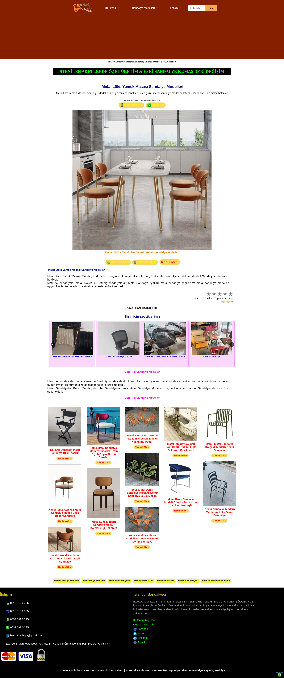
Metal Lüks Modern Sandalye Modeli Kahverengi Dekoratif (103, 525)
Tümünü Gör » (64, 458)
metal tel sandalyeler (119, 580)
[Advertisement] (142, 38)
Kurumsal (111, 8)
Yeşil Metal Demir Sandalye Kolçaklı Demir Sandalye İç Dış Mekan (142, 492)
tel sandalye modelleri (94, 580)
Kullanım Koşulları (144, 620)
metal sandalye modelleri (66, 580)
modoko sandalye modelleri (216, 580)
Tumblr (141, 642)
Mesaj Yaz (157, 104)
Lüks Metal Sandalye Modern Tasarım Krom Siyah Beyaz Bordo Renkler (104, 452)
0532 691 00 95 (133, 104)
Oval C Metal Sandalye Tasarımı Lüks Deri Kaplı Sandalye (65, 558)
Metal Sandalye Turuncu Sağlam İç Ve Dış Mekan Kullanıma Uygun (142, 438)
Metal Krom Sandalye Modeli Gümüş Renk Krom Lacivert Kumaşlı (181, 502)
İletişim (174, 8)
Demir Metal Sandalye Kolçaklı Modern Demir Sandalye (219, 447)
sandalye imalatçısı (143, 580)
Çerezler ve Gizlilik (144, 624)
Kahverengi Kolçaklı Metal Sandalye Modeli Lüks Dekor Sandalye (65, 512)
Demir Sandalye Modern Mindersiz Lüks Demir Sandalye (220, 512)
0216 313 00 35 (120, 262)
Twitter (141, 633)
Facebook (143, 629)
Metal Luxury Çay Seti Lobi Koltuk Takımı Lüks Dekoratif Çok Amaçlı (181, 447)
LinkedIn (142, 637)
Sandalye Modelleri (143, 8)
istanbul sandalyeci (188, 580)
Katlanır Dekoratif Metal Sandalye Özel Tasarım (65, 451)
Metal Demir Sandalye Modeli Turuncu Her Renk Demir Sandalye (142, 538)
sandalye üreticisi (166, 580)
